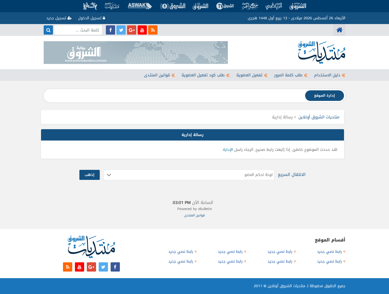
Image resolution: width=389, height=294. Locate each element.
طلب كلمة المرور (288, 75)
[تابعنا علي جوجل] (131, 30)
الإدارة (228, 149)
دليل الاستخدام (327, 75)
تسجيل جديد (56, 18)
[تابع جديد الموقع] (152, 30)
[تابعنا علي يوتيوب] (142, 30)
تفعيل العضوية (249, 75)
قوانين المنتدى (157, 75)
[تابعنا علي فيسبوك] (110, 30)
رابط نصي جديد (329, 251)
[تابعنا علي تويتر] (121, 30)
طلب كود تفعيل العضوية (203, 75)
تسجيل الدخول (90, 18)
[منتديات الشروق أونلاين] (339, 30)
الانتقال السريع (292, 174)
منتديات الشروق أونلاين (319, 117)
